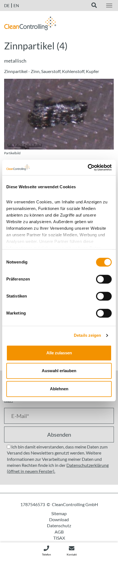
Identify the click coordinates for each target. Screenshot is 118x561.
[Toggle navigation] (109, 5)
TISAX (59, 537)
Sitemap (59, 513)
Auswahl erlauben (59, 370)
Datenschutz (59, 525)
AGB (59, 531)
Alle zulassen (59, 352)
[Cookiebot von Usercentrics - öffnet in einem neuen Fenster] (88, 167)
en (16, 5)
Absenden (59, 434)
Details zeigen (87, 335)
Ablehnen (59, 388)
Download (59, 519)
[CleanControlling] (30, 25)
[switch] (104, 279)
